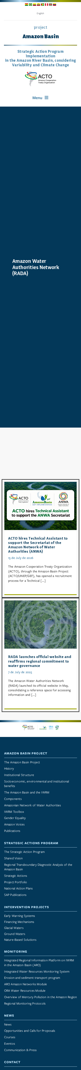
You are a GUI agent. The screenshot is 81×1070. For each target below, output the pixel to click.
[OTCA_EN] (40, 73)
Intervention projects (26, 907)
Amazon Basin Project (25, 753)
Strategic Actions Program (31, 843)
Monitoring (15, 951)
